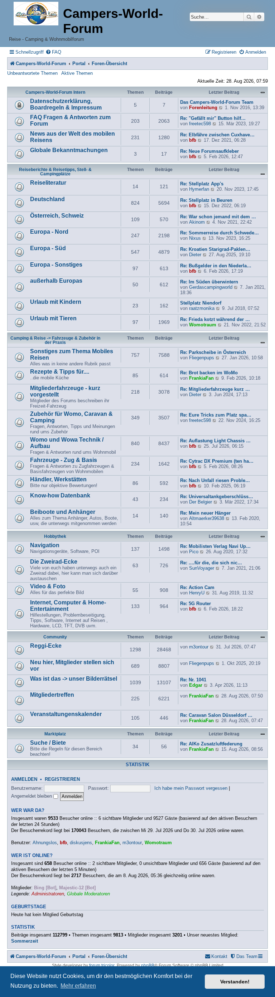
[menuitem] (53, 52)
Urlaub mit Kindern (55, 302)
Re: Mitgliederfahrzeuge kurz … (215, 389)
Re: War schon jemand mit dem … (218, 216)
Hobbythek (55, 536)
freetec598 (200, 123)
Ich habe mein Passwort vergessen (190, 788)
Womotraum (202, 324)
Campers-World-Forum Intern (55, 92)
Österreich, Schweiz (57, 216)
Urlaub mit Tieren (53, 318)
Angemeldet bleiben (32, 796)
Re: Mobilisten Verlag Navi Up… (215, 546)
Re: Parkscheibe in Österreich (213, 352)
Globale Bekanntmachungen (69, 150)
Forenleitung (203, 107)
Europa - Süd (48, 248)
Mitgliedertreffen (52, 695)
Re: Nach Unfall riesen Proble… (215, 480)
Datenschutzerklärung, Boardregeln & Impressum (66, 104)
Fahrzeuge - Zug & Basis (63, 460)
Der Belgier (200, 502)
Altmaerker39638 (206, 518)
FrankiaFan (201, 378)
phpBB (147, 965)
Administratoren (48, 893)
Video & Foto (48, 586)
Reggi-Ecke (46, 646)
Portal (79, 63)
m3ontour (198, 647)
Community (55, 636)
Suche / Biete (48, 743)
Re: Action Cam (197, 587)
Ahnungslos (45, 842)
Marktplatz (55, 733)
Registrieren (62, 779)
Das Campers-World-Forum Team (217, 102)
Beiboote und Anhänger (62, 512)
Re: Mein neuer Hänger (205, 513)
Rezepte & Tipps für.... (59, 372)
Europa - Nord (49, 232)
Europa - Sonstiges (56, 265)
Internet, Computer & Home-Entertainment (68, 605)
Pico (193, 551)
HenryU (196, 592)
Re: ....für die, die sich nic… (211, 562)
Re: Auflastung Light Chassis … (215, 440)
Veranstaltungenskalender (66, 714)
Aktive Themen (77, 73)
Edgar (195, 685)
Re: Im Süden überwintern (209, 281)
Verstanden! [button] (235, 981)
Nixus (195, 238)
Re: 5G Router (195, 603)
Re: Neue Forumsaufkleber (209, 151)
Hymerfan (199, 189)
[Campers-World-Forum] (36, 14)
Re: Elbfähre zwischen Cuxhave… (217, 134)
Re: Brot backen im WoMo (209, 372)
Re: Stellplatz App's (201, 183)
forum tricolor (102, 965)
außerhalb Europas (56, 281)
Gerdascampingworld (210, 287)
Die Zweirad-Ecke (53, 562)
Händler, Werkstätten (58, 479)
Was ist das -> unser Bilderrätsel (73, 679)
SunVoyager (201, 568)
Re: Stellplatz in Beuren (206, 200)
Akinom (197, 222)
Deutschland (47, 199)
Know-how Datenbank (60, 495)
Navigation (44, 545)
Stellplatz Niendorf (200, 303)
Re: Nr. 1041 (193, 679)
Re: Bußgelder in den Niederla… (215, 265)
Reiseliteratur (48, 183)
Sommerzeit (24, 941)
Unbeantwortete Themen (32, 73)
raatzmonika (201, 308)
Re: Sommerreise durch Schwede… (219, 232)
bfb (192, 140)
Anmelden (24, 779)
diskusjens (81, 842)
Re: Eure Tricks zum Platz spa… (215, 415)
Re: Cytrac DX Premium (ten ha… (217, 461)
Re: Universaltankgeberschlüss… (216, 496)
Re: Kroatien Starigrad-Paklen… (215, 249)
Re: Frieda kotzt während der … (215, 319)
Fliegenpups (201, 357)
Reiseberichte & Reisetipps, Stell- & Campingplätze (55, 171)
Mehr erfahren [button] (78, 986)
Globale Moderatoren (88, 893)
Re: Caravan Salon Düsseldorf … (216, 715)
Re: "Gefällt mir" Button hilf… (213, 118)
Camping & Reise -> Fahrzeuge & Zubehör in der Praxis (55, 340)
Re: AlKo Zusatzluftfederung (211, 743)
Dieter (195, 254)
